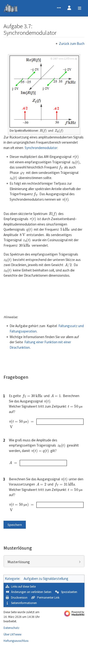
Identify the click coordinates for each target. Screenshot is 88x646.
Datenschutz (11, 628)
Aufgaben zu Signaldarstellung (46, 578)
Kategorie (12, 578)
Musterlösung (19, 562)
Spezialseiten (69, 592)
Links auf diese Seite (23, 587)
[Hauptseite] (11, 8)
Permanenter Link (48, 598)
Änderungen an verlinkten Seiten (31, 592)
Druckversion (19, 598)
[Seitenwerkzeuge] (59, 8)
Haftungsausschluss (16, 641)
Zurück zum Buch (71, 43)
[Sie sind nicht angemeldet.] (69, 8)
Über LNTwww (12, 634)
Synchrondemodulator (41, 147)
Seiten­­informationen (24, 603)
